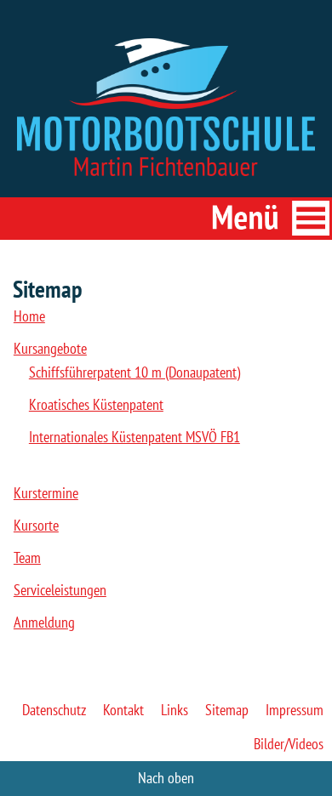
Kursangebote (50, 348)
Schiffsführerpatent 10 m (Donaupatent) (134, 372)
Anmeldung (44, 622)
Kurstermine (46, 493)
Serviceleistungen (60, 590)
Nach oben (166, 777)
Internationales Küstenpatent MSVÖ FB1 (134, 436)
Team (27, 557)
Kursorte (36, 525)
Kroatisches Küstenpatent (96, 404)
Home (29, 316)
